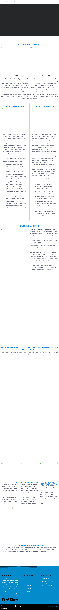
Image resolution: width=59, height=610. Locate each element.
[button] (56, 2)
